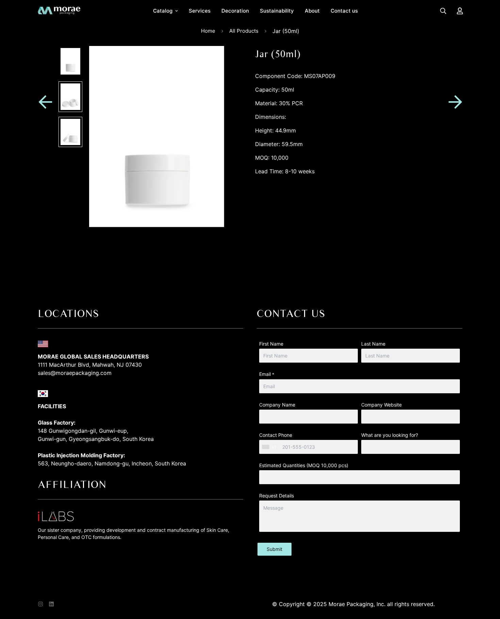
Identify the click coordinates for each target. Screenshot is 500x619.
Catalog (162, 10)
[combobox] (270, 447)
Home (208, 31)
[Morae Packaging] (59, 10)
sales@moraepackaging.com (75, 372)
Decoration (235, 10)
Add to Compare (358, 208)
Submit (274, 549)
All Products (244, 31)
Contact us (344, 10)
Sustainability (277, 10)
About (312, 10)
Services (200, 10)
